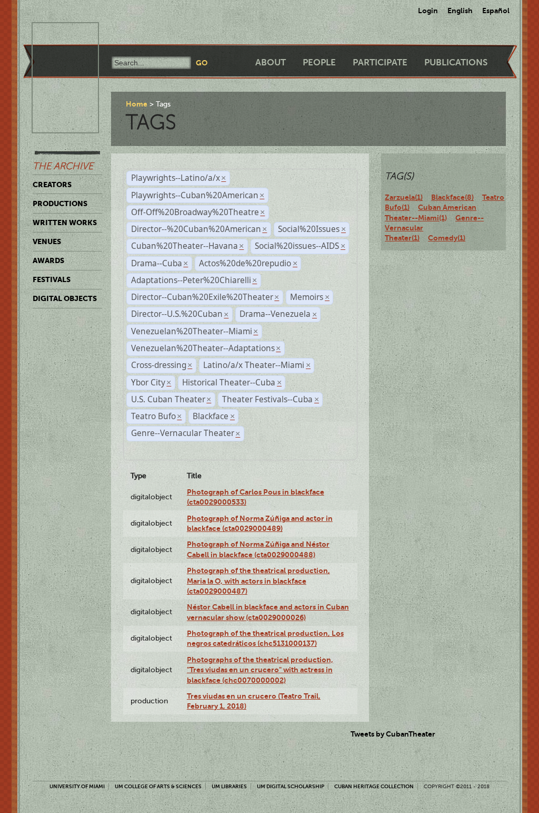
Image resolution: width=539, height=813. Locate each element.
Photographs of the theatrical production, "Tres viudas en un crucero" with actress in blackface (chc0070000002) (260, 669)
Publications (455, 62)
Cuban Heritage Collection (374, 786)
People (319, 62)
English (460, 10)
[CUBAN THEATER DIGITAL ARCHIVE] (55, 35)
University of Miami (77, 786)
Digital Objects (65, 298)
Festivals (52, 279)
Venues (47, 241)
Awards (48, 260)
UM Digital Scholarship (290, 786)
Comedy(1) (446, 238)
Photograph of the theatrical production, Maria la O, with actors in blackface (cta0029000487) (258, 580)
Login (428, 10)
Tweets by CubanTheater (393, 734)
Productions (60, 203)
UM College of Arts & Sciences (158, 786)
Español (496, 10)
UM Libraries (229, 786)
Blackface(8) (452, 197)
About (270, 62)
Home (136, 104)
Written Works (65, 222)
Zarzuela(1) (404, 197)
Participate (380, 62)
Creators (52, 184)
